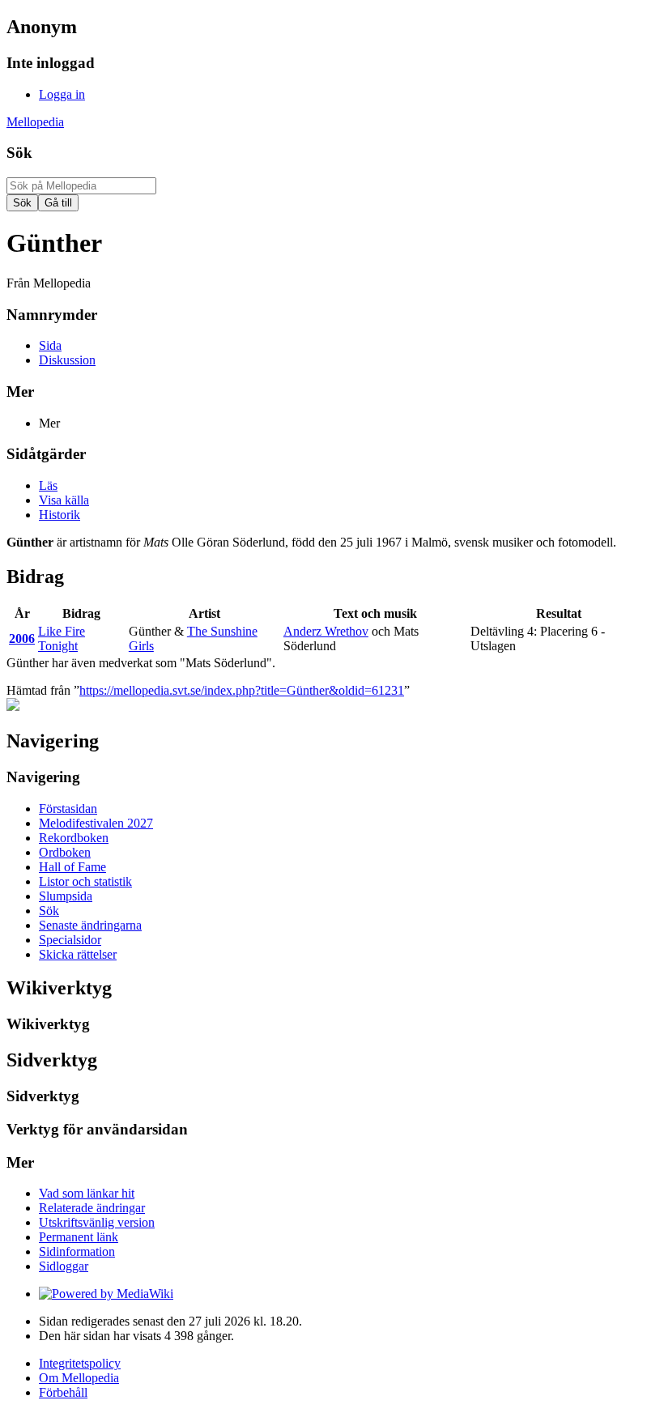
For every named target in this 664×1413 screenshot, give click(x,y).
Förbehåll (63, 1392)
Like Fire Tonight (61, 638)
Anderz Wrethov (325, 631)
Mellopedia (35, 122)
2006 (22, 638)
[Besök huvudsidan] (12, 706)
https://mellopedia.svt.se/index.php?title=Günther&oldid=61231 (241, 690)
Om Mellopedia (79, 1378)
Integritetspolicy (80, 1363)
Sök (19, 152)
